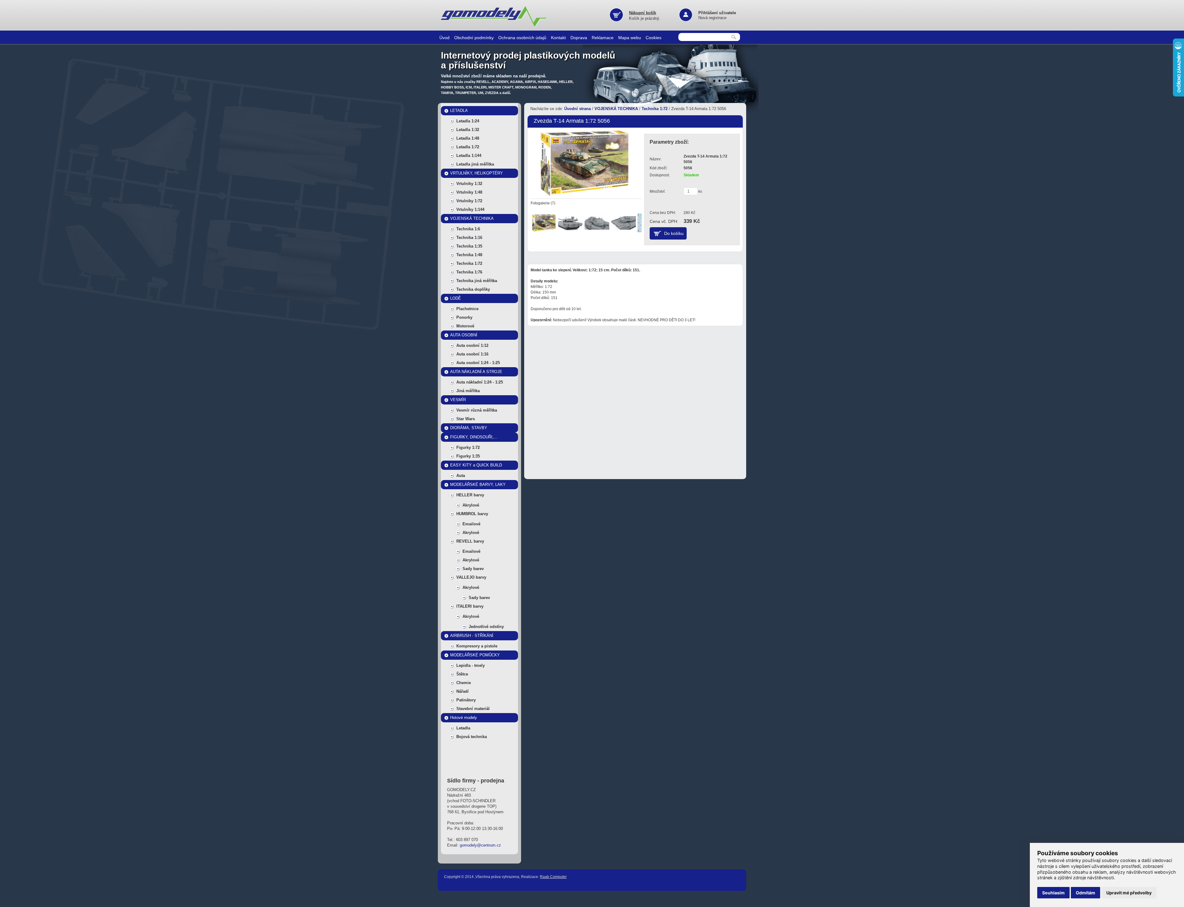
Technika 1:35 (469, 246)
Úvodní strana (577, 108)
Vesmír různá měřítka (476, 410)
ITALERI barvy (469, 606)
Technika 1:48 (469, 254)
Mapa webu (629, 37)
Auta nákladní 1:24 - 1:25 (479, 382)
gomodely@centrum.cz (480, 845)
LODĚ (455, 298)
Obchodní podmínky (474, 37)
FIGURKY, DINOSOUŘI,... (473, 437)
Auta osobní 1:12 (472, 345)
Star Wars (465, 419)
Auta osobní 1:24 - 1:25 (478, 362)
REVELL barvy (470, 541)
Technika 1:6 (468, 229)
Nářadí (462, 691)
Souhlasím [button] (1053, 892)
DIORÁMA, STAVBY (468, 427)
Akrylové (470, 505)
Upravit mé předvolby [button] (1129, 892)
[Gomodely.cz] (495, 26)
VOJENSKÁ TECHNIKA (472, 218)
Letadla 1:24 (467, 121)
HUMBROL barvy (472, 513)
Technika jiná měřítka (476, 280)
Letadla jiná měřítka (475, 164)
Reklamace (603, 37)
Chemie (463, 682)
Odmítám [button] (1085, 892)
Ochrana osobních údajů (522, 37)
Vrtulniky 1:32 (469, 183)
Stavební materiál (473, 708)
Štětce (462, 674)
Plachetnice (467, 308)
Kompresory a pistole (476, 646)
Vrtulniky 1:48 (469, 192)
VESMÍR (458, 399)
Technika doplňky (473, 289)
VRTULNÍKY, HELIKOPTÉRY (476, 173)
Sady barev (473, 568)
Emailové (471, 524)
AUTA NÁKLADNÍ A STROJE (476, 371)
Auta (460, 475)
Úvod (444, 37)
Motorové (465, 326)
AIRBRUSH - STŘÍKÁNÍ (471, 635)
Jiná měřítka (468, 390)
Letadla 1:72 (467, 147)
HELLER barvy (470, 495)
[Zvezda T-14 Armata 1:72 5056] (584, 162)
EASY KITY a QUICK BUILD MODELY (476, 466)
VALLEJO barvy (471, 577)
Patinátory (466, 700)
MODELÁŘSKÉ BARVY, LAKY (478, 484)
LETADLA (459, 110)
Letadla (463, 728)
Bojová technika (471, 736)
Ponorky (464, 317)
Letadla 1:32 (467, 129)
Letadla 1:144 (468, 155)
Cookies (653, 37)
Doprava (578, 37)
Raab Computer (553, 877)
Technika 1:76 (469, 272)
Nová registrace (712, 17)
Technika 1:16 (469, 237)
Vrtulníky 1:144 (470, 209)
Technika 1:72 (469, 263)
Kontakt (558, 37)
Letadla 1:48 (467, 138)
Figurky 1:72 (468, 447)
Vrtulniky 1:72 (469, 201)
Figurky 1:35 (468, 456)
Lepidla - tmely (470, 665)
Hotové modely (463, 717)
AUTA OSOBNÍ (463, 335)
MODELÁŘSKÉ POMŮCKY (475, 655)
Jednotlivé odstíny (486, 626)
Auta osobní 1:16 (472, 354)
